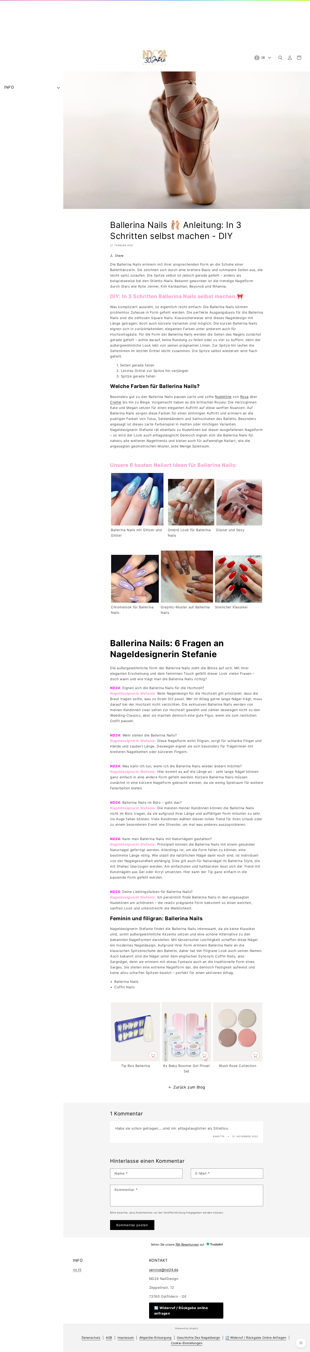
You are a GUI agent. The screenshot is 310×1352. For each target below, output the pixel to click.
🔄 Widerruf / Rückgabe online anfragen (181, 1310)
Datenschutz (91, 1337)
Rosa (244, 397)
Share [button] (119, 255)
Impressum (125, 1337)
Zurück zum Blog (189, 1087)
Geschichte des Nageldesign (198, 1337)
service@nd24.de (163, 1270)
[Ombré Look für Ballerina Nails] (191, 524)
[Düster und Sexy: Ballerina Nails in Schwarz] (239, 524)
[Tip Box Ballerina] (135, 1060)
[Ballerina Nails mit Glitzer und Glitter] (137, 524)
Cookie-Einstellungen (186, 1343)
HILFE (77, 1270)
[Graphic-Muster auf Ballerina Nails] (187, 601)
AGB (109, 1337)
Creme (115, 402)
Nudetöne (223, 397)
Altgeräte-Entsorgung (155, 1337)
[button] (280, 57)
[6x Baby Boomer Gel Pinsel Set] (186, 1060)
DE (263, 57)
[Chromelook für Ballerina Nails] (135, 601)
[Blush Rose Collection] (237, 1060)
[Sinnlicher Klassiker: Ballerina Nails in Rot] (238, 601)
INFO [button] (9, 87)
